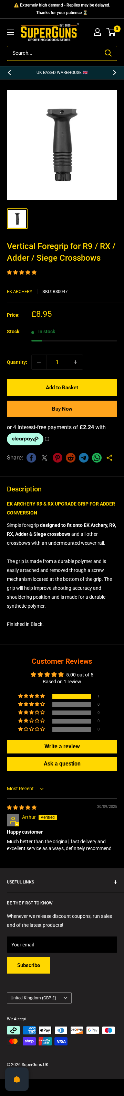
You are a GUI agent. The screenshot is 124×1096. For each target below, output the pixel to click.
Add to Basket (62, 387)
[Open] (17, 1079)
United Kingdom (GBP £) (33, 998)
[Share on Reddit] (70, 458)
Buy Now (62, 409)
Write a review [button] (62, 746)
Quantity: (17, 362)
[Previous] (9, 72)
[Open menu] (10, 32)
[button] (22, 272)
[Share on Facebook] (31, 458)
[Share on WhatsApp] (97, 458)
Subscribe (28, 965)
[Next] (114, 72)
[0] (111, 32)
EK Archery (19, 291)
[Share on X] (44, 458)
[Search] (108, 53)
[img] (22, 807)
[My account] (97, 32)
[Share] (110, 458)
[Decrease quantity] (39, 362)
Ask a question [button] (62, 763)
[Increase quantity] (75, 362)
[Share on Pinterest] (57, 458)
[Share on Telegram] (84, 458)
